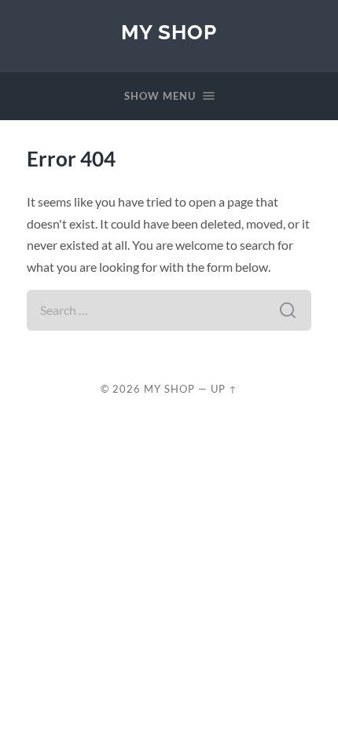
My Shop (169, 32)
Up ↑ (224, 388)
